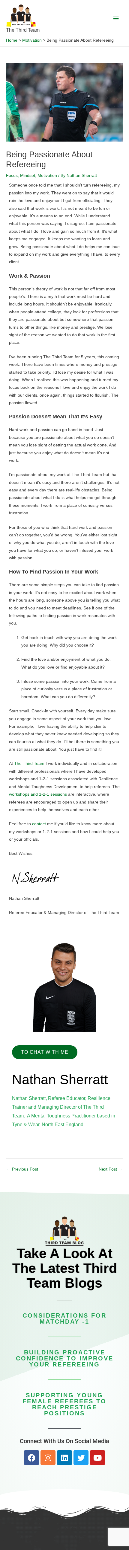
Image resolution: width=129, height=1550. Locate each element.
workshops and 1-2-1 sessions (38, 794)
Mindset (27, 175)
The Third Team (23, 30)
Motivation (47, 175)
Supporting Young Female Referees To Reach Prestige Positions (64, 1404)
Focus (12, 175)
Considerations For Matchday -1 (64, 1318)
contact (39, 824)
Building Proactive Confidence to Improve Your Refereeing (64, 1358)
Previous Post (22, 1169)
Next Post (110, 1169)
